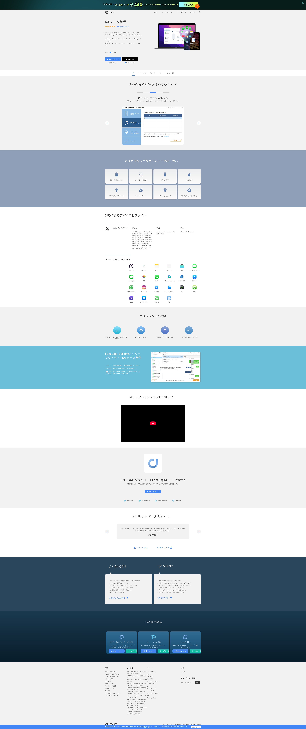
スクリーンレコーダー (111, 695)
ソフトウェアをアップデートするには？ (121, 588)
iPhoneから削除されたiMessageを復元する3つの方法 (136, 688)
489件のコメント (123, 27)
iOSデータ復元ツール (111, 672)
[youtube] (115, 724)
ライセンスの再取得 (152, 693)
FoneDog (112, 12)
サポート (192, 12)
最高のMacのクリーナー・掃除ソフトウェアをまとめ (136, 704)
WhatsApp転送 (109, 679)
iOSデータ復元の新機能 (117, 592)
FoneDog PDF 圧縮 (110, 686)
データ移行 (108, 681)
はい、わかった (196, 727)
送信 (197, 682)
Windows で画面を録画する (134, 711)
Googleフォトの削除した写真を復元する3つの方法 (136, 696)
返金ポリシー (151, 679)
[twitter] (111, 724)
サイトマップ (151, 691)
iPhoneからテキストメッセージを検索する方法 (172, 590)
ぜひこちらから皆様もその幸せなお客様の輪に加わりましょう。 (172, 726)
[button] (107, 123)
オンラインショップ (167, 12)
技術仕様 (152, 73)
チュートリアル (181, 12)
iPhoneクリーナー (110, 688)
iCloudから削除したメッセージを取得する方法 (172, 588)
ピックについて (151, 672)
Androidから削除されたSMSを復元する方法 (137, 680)
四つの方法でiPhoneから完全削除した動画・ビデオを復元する (136, 684)
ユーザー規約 (151, 684)
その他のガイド (163, 598)
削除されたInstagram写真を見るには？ (170, 581)
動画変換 (107, 691)
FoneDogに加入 (151, 698)
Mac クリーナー (109, 684)
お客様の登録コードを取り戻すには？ (121, 590)
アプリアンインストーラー (112, 693)
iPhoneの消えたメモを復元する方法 (136, 676)
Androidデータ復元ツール (112, 674)
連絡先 (149, 674)
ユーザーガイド (142, 73)
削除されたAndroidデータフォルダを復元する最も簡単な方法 (136, 672)
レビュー (161, 73)
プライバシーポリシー (153, 681)
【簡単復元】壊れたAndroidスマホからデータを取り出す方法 (136, 708)
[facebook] (106, 724)
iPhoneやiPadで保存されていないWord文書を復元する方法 (136, 692)
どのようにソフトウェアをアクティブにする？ (123, 585)
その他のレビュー (162, 548)
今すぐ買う (131, 59)
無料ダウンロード (114, 59)
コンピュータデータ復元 (112, 676)
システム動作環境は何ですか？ (119, 583)
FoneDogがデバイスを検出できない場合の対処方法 (125, 581)
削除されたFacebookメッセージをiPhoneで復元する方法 (175, 583)
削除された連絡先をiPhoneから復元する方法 (171, 592)
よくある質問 (170, 73)
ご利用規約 (150, 676)
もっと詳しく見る (133, 651)
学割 (148, 695)
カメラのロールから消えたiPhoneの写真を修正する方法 (175, 585)
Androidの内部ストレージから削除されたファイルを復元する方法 (136, 700)
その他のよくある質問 (117, 598)
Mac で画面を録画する (133, 714)
